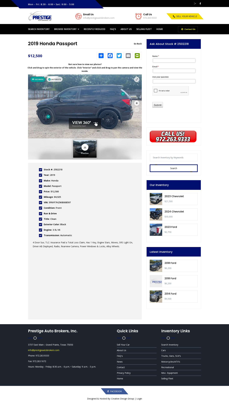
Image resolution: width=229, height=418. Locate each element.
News (120, 361)
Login (139, 398)
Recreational (167, 367)
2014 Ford (170, 293)
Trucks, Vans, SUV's (171, 355)
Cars (163, 350)
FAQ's (113, 29)
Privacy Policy (124, 372)
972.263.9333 (150, 17)
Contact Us (189, 29)
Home (159, 29)
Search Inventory (39, 29)
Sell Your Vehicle (186, 16)
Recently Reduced (94, 29)
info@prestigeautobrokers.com (98, 17)
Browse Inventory (65, 29)
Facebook (116, 391)
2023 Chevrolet (174, 196)
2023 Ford (171, 227)
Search (173, 168)
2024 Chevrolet (174, 211)
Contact (121, 367)
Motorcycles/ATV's (170, 361)
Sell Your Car (123, 344)
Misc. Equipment (169, 372)
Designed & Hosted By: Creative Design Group (110, 398)
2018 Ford (170, 263)
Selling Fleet (144, 29)
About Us (126, 29)
